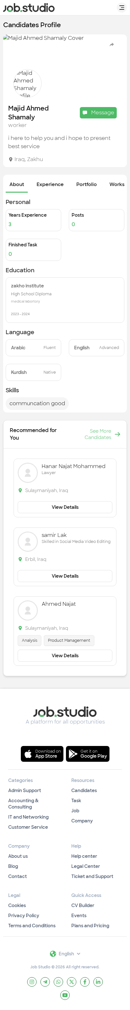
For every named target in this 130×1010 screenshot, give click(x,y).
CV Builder (82, 905)
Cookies (17, 905)
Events (78, 915)
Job (75, 811)
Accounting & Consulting (23, 804)
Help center (84, 856)
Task (76, 800)
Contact (17, 876)
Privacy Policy (23, 915)
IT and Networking (28, 817)
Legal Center (85, 866)
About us (18, 856)
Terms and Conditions (32, 926)
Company (82, 821)
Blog (13, 866)
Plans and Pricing (90, 926)
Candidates (84, 790)
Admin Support (24, 790)
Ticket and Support (92, 876)
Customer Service (28, 827)
